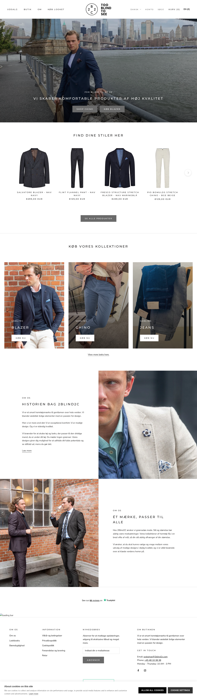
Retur (44, 655)
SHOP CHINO (85, 109)
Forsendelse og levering (53, 650)
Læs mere (27, 450)
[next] (188, 172)
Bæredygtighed (17, 645)
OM (40, 9)
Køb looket (56, 9)
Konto (149, 9)
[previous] (9, 172)
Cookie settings (180, 690)
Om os (12, 635)
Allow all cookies (152, 690)
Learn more (33, 694)
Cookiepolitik (48, 645)
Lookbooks (14, 640)
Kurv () (174, 9)
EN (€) (187, 9)
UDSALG (12, 9)
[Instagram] (145, 670)
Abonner (93, 660)
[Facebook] (138, 670)
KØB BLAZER (112, 109)
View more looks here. (98, 354)
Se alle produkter (98, 218)
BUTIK (28, 9)
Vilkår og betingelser (52, 635)
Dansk (135, 9)
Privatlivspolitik (49, 640)
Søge (161, 9)
